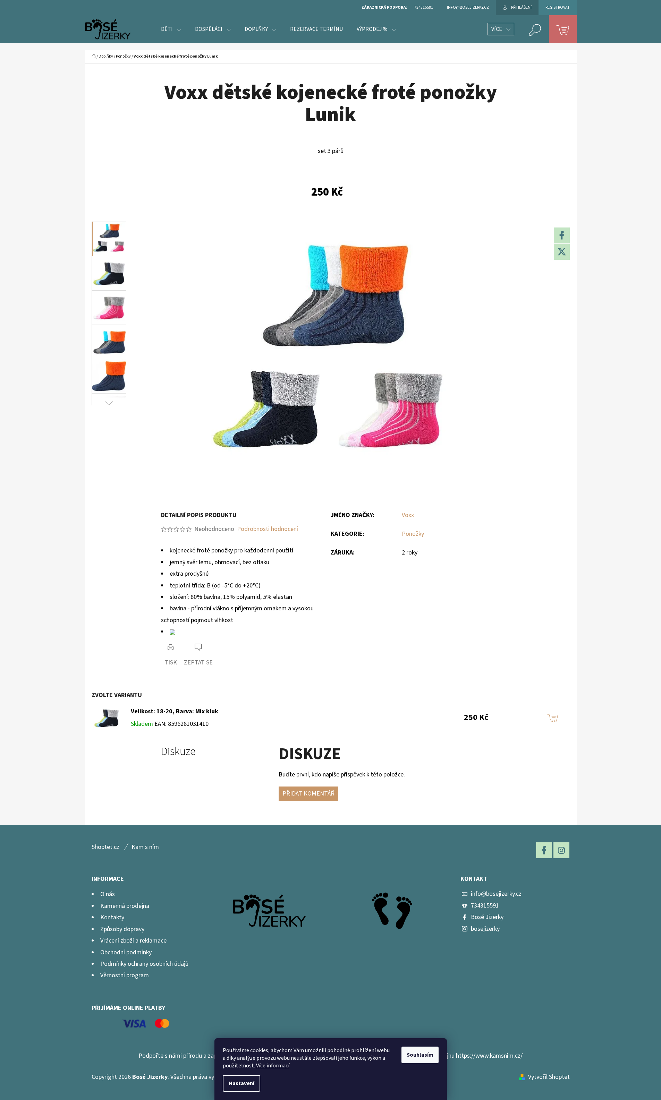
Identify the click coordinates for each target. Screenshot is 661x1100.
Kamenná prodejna (124, 906)
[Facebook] (562, 235)
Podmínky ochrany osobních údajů (144, 964)
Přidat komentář (308, 793)
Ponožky (413, 534)
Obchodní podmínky (126, 952)
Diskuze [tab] (178, 752)
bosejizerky (485, 929)
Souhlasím (420, 1055)
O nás (107, 894)
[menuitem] (171, 29)
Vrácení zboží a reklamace (133, 940)
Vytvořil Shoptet (549, 1077)
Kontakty (112, 917)
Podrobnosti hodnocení (267, 529)
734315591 (485, 905)
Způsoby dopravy (122, 929)
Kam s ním (145, 847)
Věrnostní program (124, 975)
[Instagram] (561, 850)
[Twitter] (562, 252)
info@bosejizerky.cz (496, 894)
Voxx (408, 515)
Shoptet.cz (105, 847)
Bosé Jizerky (487, 917)
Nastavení (241, 1083)
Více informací (272, 1065)
